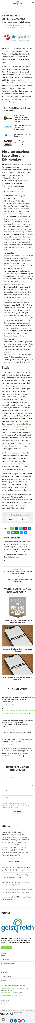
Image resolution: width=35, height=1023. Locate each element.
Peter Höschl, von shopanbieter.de (14, 427)
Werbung (6, 855)
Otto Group (22, 845)
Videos (5, 981)
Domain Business (8, 964)
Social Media (7, 976)
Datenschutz (5, 1003)
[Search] (33, 3)
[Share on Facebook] (16, 528)
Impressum (4, 1002)
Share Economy (8, 850)
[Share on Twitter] (21, 528)
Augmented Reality (9, 834)
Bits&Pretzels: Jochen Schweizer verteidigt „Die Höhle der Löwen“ (17, 621)
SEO (23, 847)
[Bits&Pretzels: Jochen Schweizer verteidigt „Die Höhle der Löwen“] (17, 607)
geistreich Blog (6, 992)
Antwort (30, 720)
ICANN (23, 837)
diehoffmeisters (6, 994)
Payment (6, 847)
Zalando (15, 855)
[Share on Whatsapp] (8, 532)
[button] (3, 1019)
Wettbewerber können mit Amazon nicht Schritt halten (17, 679)
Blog (21, 834)
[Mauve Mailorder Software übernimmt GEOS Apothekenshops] (8, 127)
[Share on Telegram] (13, 532)
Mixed (5, 972)
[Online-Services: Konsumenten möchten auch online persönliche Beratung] (8, 118)
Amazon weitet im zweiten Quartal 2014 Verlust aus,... (17, 650)
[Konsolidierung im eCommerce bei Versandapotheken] (8, 143)
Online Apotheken (9, 845)
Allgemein (6, 959)
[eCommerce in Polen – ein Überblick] (8, 135)
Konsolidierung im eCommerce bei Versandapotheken (20, 143)
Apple (20, 832)
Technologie (7, 852)
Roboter (15, 847)
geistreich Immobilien (8, 989)
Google (15, 837)
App (13, 832)
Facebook (6, 837)
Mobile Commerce (9, 842)
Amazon (6, 832)
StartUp (19, 850)
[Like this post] (12, 528)
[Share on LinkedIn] (29, 528)
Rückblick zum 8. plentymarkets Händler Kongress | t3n (15, 741)
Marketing (15, 840)
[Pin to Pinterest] (25, 528)
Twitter (17, 852)
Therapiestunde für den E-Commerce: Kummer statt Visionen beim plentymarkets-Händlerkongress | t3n (17, 723)
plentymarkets (7, 51)
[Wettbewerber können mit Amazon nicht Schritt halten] (17, 664)
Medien (25, 840)
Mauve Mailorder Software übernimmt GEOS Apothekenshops (22, 127)
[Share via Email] (25, 532)
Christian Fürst (6, 875)
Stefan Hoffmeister (18, 25)
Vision (24, 852)
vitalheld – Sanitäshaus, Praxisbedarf (12, 995)
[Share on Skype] (21, 532)
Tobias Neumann (7, 882)
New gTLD (23, 842)
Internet (6, 840)
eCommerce (7, 968)
